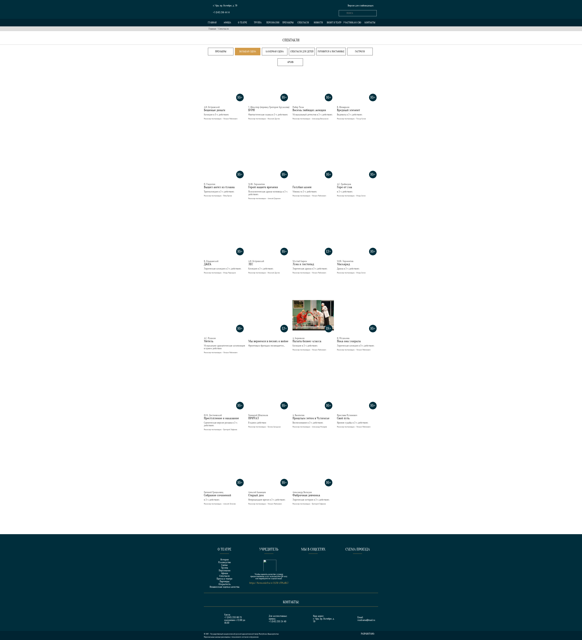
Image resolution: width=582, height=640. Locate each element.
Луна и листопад (303, 264)
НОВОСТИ (318, 22)
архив (290, 62)
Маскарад (343, 264)
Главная (212, 22)
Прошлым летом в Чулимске (311, 418)
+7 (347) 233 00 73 (233, 617)
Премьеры (288, 22)
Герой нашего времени (263, 187)
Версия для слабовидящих (361, 5)
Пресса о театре (224, 578)
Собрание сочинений (217, 495)
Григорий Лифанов (230, 429)
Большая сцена (247, 51)
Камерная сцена (275, 51)
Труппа (257, 22)
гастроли (360, 51)
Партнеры (224, 581)
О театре (242, 22)
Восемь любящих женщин (309, 110)
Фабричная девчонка (306, 495)
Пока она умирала (349, 341)
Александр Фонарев (319, 427)
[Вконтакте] (302, 562)
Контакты (370, 22)
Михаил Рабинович (230, 119)
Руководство (224, 562)
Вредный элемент (348, 110)
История (224, 559)
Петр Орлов (227, 196)
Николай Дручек (274, 119)
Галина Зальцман (274, 427)
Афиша (227, 22)
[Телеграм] (324, 562)
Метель (208, 341)
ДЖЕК (207, 264)
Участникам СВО (352, 22)
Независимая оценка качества (224, 587)
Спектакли (303, 22)
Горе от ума (344, 187)
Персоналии (272, 22)
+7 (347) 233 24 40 (277, 621)
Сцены (224, 565)
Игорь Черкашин (229, 273)
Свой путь (343, 418)
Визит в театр (334, 22)
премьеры (220, 51)
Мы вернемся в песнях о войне (268, 341)
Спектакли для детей (301, 51)
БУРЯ (251, 110)
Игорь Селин (361, 196)
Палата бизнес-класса (307, 341)
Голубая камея (302, 187)
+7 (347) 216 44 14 (221, 12)
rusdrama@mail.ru (366, 620)
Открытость (225, 584)
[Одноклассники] (313, 562)
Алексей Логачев (229, 504)
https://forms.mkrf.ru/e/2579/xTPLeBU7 (268, 583)
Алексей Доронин (274, 198)
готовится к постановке (331, 51)
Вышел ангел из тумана (219, 187)
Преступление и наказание (221, 418)
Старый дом (256, 495)
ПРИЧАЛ (253, 418)
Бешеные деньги (214, 110)
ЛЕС (250, 264)
